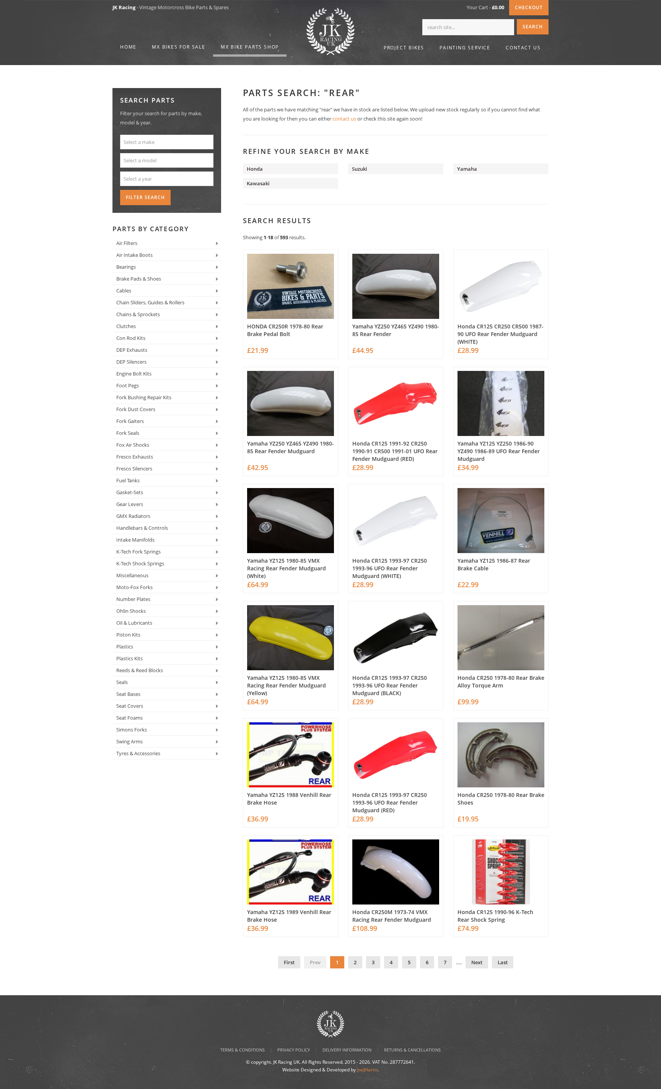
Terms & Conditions (242, 1050)
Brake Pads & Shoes (138, 278)
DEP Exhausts (131, 349)
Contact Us (523, 47)
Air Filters (126, 243)
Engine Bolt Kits (133, 373)
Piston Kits (128, 634)
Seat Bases (128, 694)
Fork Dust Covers (135, 409)
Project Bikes (404, 47)
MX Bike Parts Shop (250, 47)
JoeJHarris (367, 1069)
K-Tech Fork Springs (138, 551)
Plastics (124, 646)
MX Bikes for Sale (178, 47)
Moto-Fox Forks (134, 587)
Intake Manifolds (135, 539)
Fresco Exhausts (134, 456)
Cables (123, 290)
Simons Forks (131, 729)
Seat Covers (129, 705)
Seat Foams (129, 717)
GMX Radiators (133, 516)
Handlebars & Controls (142, 527)
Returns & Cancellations (412, 1050)
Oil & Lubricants (134, 622)
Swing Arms (129, 741)
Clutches (126, 326)
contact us (344, 118)
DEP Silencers (131, 361)
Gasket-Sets (129, 492)
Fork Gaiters (130, 421)
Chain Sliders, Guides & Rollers (150, 302)
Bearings (126, 266)
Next (476, 962)
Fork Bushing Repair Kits (143, 397)
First (289, 962)
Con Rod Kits (130, 338)
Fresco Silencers (134, 468)
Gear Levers (129, 504)
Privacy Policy (293, 1050)
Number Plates (133, 599)
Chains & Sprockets (138, 314)
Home (128, 47)
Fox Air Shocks (132, 444)
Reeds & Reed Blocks (139, 670)
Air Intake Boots (134, 254)
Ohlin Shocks (131, 610)
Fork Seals (127, 432)
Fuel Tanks (128, 480)
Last (503, 962)
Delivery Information (346, 1050)
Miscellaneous (132, 575)
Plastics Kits (129, 658)
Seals (122, 682)
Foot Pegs (127, 385)
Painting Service (465, 47)
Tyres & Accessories (138, 753)
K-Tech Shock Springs (140, 563)
